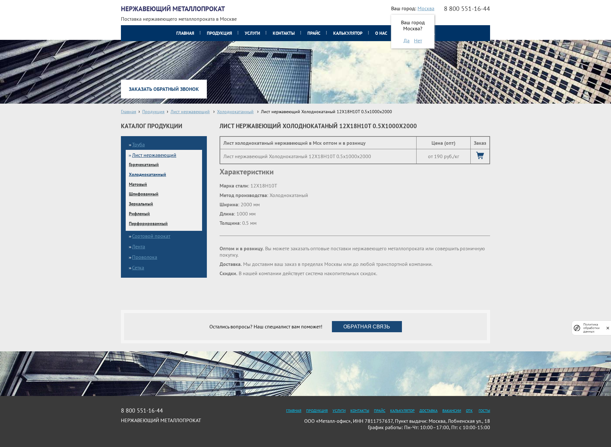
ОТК (469, 410)
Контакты (284, 33)
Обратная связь (366, 326)
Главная (185, 33)
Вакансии (451, 410)
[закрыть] (608, 328)
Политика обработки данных (591, 328)
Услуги (252, 33)
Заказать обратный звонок (164, 89)
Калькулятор (347, 33)
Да (407, 40)
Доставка (428, 410)
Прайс (313, 33)
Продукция (219, 33)
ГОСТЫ (484, 410)
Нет (418, 40)
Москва (426, 8)
